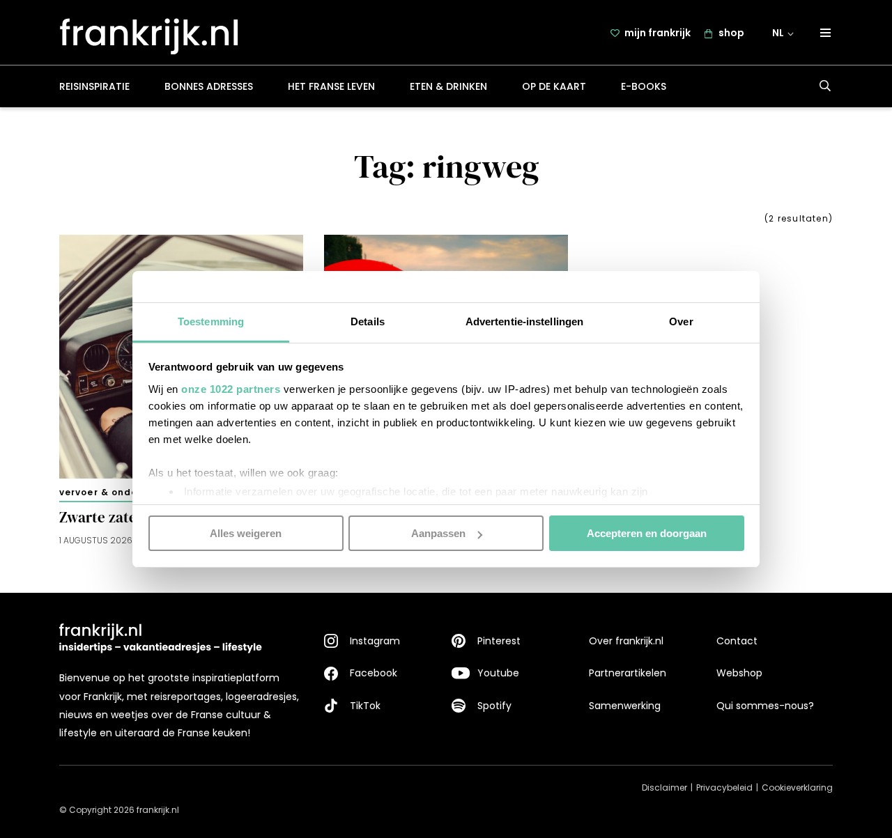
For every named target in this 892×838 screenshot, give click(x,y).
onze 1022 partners (230, 388)
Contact (737, 641)
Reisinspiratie (94, 86)
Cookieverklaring (797, 787)
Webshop (739, 673)
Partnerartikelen (627, 673)
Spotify (494, 706)
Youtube (498, 673)
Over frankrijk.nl (626, 641)
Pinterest (499, 641)
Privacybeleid (724, 787)
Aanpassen (438, 533)
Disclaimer (664, 787)
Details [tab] (368, 321)
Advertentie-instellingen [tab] (524, 321)
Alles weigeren (246, 533)
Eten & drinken (448, 86)
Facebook (373, 673)
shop (731, 33)
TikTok (365, 706)
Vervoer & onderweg (111, 492)
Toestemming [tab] (211, 321)
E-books (643, 86)
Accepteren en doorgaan (647, 533)
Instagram (375, 641)
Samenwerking (625, 706)
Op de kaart (554, 86)
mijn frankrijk (657, 33)
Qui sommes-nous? (765, 706)
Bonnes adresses (208, 86)
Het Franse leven (331, 86)
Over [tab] (681, 321)
